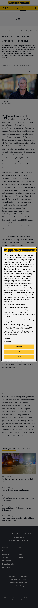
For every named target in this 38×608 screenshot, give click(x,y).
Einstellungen (19, 346)
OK (19, 351)
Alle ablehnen (19, 357)
